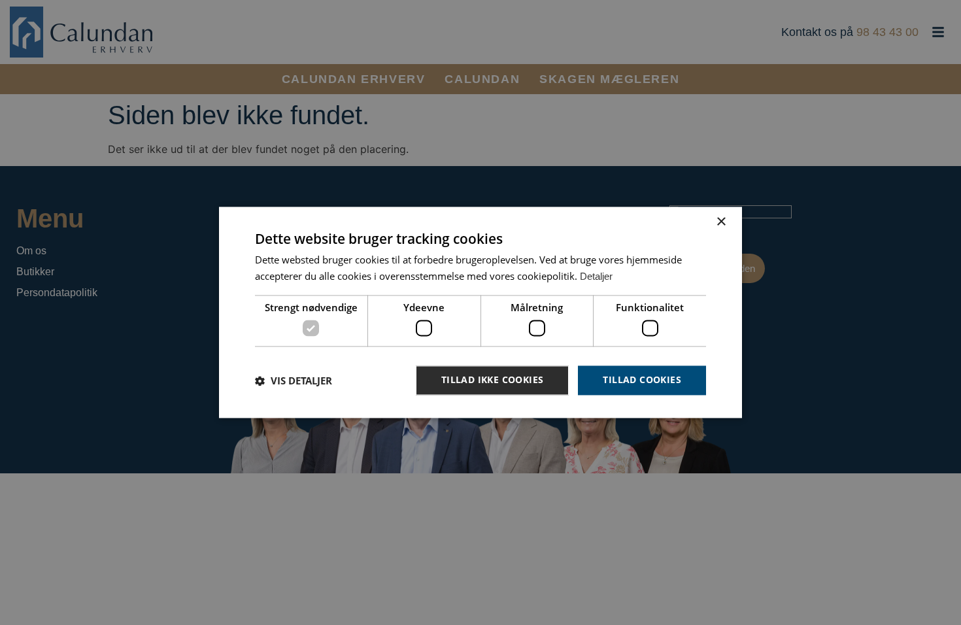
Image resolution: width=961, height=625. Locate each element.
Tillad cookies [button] (642, 380)
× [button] (721, 222)
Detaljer (596, 276)
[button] (293, 380)
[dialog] (480, 312)
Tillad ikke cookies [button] (492, 380)
